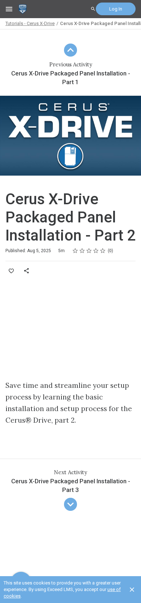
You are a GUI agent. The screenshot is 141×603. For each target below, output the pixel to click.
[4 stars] (96, 250)
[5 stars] (102, 250)
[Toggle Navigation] (9, 9)
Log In (115, 9)
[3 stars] (89, 250)
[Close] (132, 589)
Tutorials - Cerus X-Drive (30, 23)
